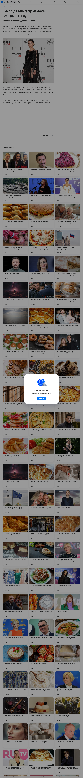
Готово (41, 398)
